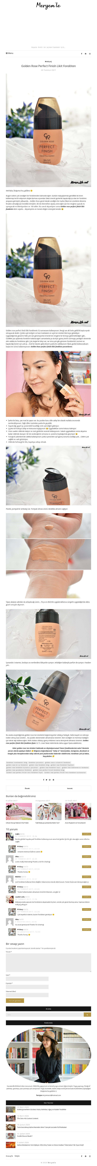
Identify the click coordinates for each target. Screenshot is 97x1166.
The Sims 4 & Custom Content (27, 1118)
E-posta (9, 983)
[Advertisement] (48, 28)
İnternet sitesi (11, 991)
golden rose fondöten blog (39, 765)
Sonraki (70, 788)
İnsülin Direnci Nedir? (24, 1136)
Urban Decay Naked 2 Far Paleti (17, 823)
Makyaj (48, 62)
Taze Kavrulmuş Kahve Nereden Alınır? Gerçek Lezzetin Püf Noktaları (42, 1127)
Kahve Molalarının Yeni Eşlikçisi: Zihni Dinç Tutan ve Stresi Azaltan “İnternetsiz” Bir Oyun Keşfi (50, 1145)
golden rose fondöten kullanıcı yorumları (22, 767)
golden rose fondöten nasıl (50, 767)
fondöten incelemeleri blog (17, 762)
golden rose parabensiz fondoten (19, 770)
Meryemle (52, 1163)
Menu (10, 53)
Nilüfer (18, 877)
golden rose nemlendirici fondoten (75, 767)
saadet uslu (20, 897)
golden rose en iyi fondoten (17, 765)
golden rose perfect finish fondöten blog (48, 770)
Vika (17, 856)
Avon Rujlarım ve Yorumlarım (75, 823)
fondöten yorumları (36, 762)
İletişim (17, 1156)
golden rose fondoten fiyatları (62, 765)
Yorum (9, 952)
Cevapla (86, 834)
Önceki (27, 788)
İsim (8, 975)
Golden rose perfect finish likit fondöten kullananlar (65, 772)
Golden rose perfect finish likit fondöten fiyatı (25, 772)
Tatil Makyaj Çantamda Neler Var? (47, 823)
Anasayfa (9, 1156)
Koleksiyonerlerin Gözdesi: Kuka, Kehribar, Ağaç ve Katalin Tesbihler (41, 1109)
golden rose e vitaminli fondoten (58, 762)
